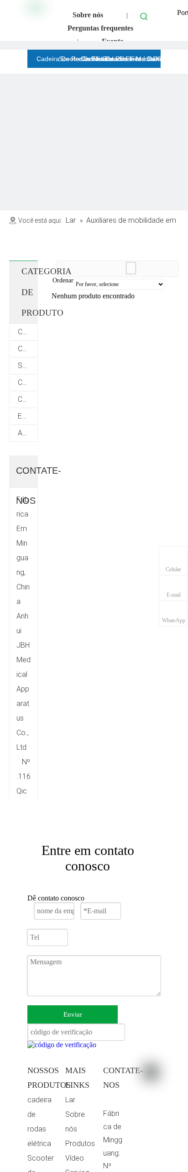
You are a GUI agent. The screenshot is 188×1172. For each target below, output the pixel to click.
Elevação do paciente (27, 416)
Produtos (80, 1143)
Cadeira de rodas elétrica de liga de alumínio (27, 348)
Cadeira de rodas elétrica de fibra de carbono (27, 332)
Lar (70, 1099)
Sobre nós (88, 15)
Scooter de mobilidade (27, 365)
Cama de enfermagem (27, 399)
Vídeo (74, 1158)
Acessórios (27, 433)
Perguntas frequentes (100, 28)
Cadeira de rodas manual (27, 382)
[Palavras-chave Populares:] (144, 16)
